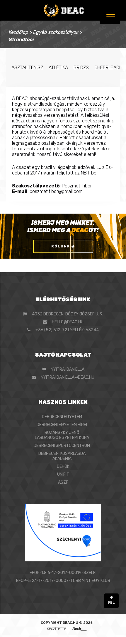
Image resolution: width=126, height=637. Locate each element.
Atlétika (58, 67)
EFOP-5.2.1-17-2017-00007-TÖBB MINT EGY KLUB (63, 580)
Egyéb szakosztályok (56, 32)
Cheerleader (109, 67)
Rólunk (61, 246)
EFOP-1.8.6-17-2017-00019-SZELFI (63, 572)
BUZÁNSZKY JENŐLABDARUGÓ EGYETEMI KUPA (62, 435)
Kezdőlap (18, 32)
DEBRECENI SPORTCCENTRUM (62, 445)
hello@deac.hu (68, 322)
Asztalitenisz (27, 67)
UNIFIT (63, 474)
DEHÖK (63, 466)
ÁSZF (63, 482)
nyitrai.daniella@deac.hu (67, 377)
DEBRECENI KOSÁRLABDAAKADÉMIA (62, 456)
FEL (111, 603)
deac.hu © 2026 (78, 623)
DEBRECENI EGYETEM (62, 416)
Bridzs (81, 67)
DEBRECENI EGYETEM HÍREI (62, 424)
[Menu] (110, 14)
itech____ (79, 628)
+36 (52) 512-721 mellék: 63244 (67, 329)
